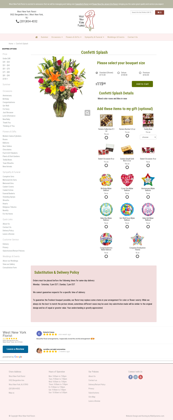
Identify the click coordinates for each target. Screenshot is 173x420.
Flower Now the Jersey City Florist (105, 4)
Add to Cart (142, 84)
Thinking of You (9, 126)
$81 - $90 (6, 75)
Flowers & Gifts (73, 37)
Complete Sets (8, 176)
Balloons (6, 143)
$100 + (5, 79)
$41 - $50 (6, 62)
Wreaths (6, 200)
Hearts (5, 204)
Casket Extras (8, 190)
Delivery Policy (8, 231)
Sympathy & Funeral (93, 37)
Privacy (5, 247)
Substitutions (94, 393)
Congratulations (9, 102)
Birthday (6, 99)
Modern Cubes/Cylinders (12, 136)
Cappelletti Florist (82, 4)
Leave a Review (8, 234)
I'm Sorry (6, 109)
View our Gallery (9, 264)
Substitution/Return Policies (14, 251)
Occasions (56, 37)
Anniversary (7, 95)
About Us (6, 224)
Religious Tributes (9, 207)
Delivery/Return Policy (97, 384)
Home (11, 44)
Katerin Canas (48, 332)
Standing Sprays (9, 197)
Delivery (6, 244)
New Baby (6, 119)
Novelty (5, 210)
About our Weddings (10, 261)
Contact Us (133, 37)
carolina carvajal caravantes (54, 349)
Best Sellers (7, 146)
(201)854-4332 (28, 21)
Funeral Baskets (9, 193)
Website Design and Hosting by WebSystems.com (145, 416)
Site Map (92, 397)
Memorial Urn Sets (10, 180)
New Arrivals (7, 166)
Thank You (7, 123)
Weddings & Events (115, 37)
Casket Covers (8, 187)
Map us (11, 393)
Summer (44, 37)
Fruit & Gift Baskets (10, 153)
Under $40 (6, 58)
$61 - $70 (6, 69)
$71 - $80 (6, 72)
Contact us (93, 380)
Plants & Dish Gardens (11, 156)
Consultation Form (10, 267)
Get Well (6, 106)
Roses (5, 139)
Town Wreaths (8, 163)
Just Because (8, 112)
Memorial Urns (8, 183)
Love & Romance (9, 116)
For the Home (8, 214)
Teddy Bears (7, 160)
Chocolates (7, 149)
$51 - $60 (6, 65)
